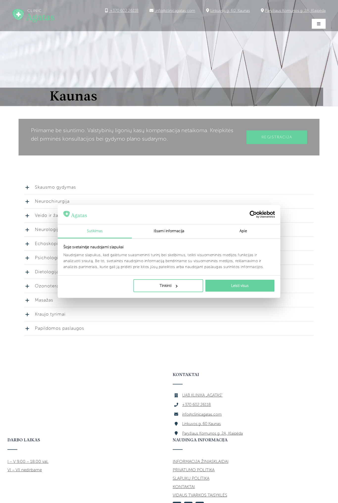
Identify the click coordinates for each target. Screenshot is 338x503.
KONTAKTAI (184, 486)
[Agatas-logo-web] (33, 10)
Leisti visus (240, 285)
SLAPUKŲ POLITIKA (191, 478)
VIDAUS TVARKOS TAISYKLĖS (200, 495)
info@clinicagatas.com (175, 10)
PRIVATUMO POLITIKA (194, 469)
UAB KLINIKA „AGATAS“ (202, 395)
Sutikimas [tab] (95, 231)
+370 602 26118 (124, 10)
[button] (169, 187)
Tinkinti (165, 285)
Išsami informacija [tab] (169, 231)
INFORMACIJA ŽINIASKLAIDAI (200, 461)
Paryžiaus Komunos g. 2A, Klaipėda (295, 10)
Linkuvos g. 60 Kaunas (201, 423)
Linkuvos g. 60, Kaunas (230, 10)
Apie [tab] (243, 231)
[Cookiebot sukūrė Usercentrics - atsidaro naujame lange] (253, 214)
